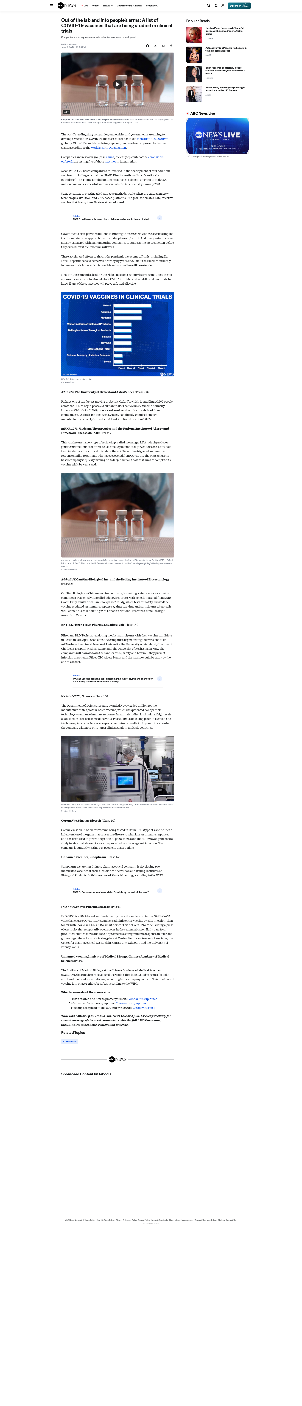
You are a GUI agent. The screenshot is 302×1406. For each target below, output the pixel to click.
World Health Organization (108, 147)
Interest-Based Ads (159, 1220)
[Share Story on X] (155, 46)
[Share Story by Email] (163, 46)
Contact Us (231, 1220)
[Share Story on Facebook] (148, 46)
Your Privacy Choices (216, 1220)
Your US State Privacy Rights (109, 1220)
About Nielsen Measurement (181, 1220)
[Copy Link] (171, 46)
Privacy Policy (89, 1220)
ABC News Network (73, 1220)
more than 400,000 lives (152, 139)
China (110, 157)
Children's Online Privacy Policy (136, 1220)
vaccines (110, 161)
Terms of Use (200, 1220)
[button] (51, 6)
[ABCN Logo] (67, 5)
